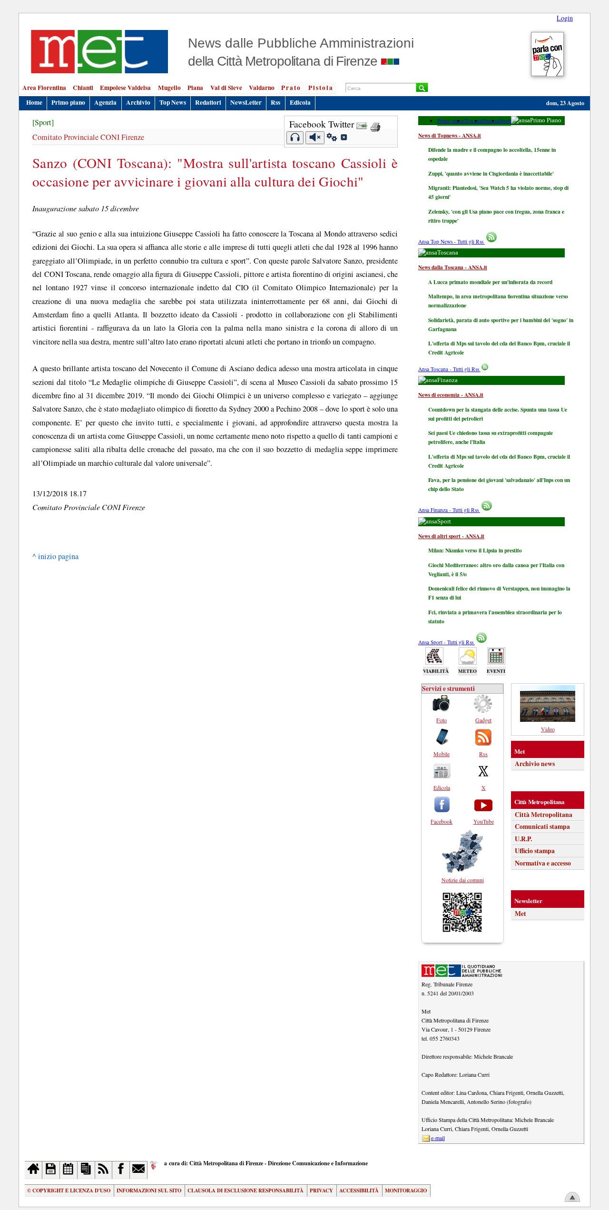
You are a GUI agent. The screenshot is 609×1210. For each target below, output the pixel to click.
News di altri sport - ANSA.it (451, 536)
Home (34, 102)
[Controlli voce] (331, 138)
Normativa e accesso (543, 863)
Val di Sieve (226, 87)
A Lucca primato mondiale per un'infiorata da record (490, 282)
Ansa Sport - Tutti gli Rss (446, 642)
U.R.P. (523, 839)
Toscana (473, 120)
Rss (275, 102)
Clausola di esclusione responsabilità (245, 1190)
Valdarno (262, 87)
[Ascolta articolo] (295, 137)
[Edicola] (86, 1170)
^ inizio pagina (55, 556)
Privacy (321, 1190)
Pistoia (321, 87)
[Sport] (43, 122)
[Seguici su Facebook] (121, 1170)
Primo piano (68, 102)
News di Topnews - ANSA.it (449, 135)
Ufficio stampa (535, 851)
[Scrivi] (138, 1170)
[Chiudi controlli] (343, 138)
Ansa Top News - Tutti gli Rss (451, 241)
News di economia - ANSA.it (450, 395)
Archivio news (535, 763)
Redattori (208, 102)
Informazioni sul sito (149, 1190)
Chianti (83, 87)
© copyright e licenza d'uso (68, 1190)
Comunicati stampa (542, 826)
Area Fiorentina (44, 87)
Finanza (490, 120)
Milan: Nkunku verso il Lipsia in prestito (475, 550)
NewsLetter (246, 102)
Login (565, 17)
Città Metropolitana (543, 814)
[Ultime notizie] (69, 1170)
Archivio (138, 102)
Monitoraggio (406, 1190)
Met (520, 913)
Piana (195, 87)
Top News (172, 102)
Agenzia (105, 102)
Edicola (300, 102)
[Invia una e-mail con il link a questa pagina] (361, 124)
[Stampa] (375, 124)
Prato (291, 87)
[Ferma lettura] (314, 137)
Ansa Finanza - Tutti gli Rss (449, 509)
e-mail (438, 1137)
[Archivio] (51, 1170)
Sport (505, 120)
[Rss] (104, 1170)
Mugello (169, 87)
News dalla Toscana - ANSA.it (452, 267)
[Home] (33, 1170)
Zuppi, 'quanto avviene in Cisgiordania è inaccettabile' (491, 173)
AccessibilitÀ (359, 1190)
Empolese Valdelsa (125, 87)
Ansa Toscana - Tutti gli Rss (449, 369)
